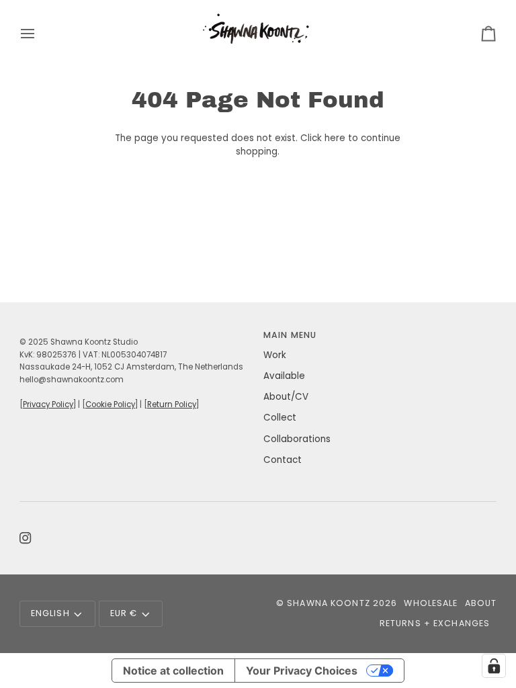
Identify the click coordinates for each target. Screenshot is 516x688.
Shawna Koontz (328, 603)
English (50, 613)
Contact (282, 460)
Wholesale (431, 603)
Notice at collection (173, 670)
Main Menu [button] (289, 335)
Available (284, 376)
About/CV (285, 396)
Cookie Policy (110, 404)
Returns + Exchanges (435, 623)
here (335, 138)
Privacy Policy (48, 404)
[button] (136, 332)
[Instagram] (25, 538)
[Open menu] (39, 33)
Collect (279, 417)
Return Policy (171, 404)
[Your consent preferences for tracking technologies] (493, 665)
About (481, 603)
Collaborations (297, 439)
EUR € (124, 613)
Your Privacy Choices (301, 670)
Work (274, 355)
